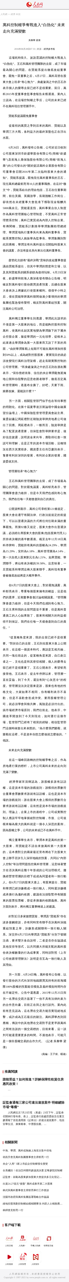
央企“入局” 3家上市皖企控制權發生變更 (25, 1163)
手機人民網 (35, 1246)
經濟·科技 (16, 14)
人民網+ (22, 1246)
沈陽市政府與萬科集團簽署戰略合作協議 (26, 1197)
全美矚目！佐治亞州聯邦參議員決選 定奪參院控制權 (32, 1170)
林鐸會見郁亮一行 (13, 1210)
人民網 (3, 14)
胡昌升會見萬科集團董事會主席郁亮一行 (26, 1157)
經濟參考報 (49, 49)
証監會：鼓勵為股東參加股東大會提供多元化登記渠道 (33, 1177)
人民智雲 (22, 1264)
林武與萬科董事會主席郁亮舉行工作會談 (26, 1190)
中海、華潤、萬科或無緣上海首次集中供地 (27, 1150)
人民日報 (9, 1246)
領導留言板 (48, 1246)
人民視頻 (9, 1264)
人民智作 (35, 1264)
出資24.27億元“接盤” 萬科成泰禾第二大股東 (27, 1183)
